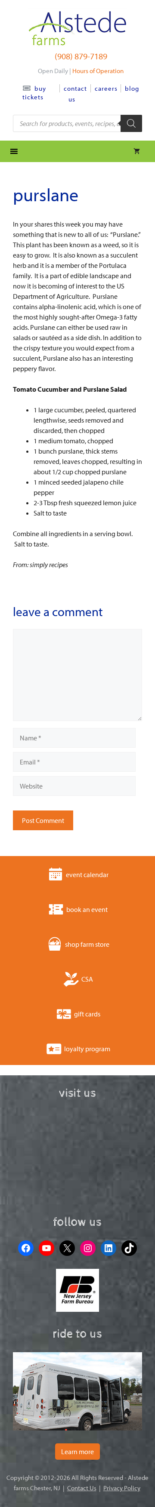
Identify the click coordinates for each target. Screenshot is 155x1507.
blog (132, 88)
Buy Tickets (34, 92)
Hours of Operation (98, 71)
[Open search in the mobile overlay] (77, 123)
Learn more (77, 1451)
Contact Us (81, 1488)
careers (106, 88)
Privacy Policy (121, 1488)
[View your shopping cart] (137, 151)
